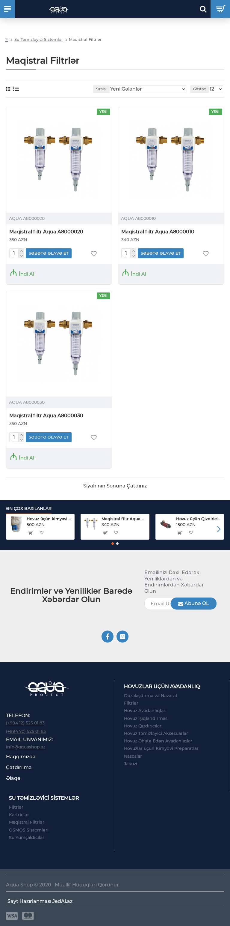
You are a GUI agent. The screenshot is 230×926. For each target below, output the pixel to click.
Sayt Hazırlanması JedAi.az (39, 901)
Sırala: (101, 89)
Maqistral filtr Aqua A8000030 (46, 415)
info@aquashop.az (25, 747)
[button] (11, 529)
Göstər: (199, 89)
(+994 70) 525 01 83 (26, 731)
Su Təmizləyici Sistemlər (38, 39)
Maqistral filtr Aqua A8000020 (46, 232)
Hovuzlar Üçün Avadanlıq (162, 686)
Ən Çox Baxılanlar (29, 508)
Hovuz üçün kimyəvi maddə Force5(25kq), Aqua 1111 (49, 518)
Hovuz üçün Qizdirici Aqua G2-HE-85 (199, 518)
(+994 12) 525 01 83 (25, 723)
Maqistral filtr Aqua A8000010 (157, 232)
